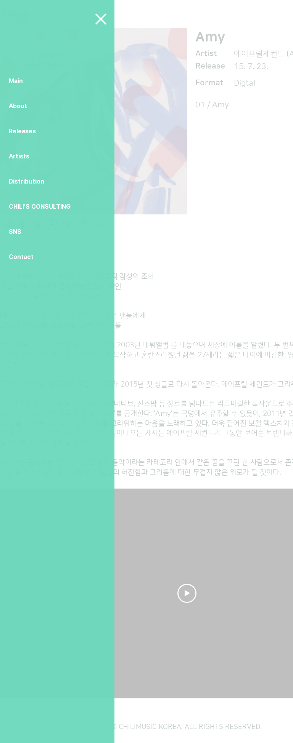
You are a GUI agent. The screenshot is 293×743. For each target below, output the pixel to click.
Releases (22, 131)
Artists (19, 156)
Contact (21, 256)
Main (16, 81)
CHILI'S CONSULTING (40, 206)
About (18, 106)
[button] (100, 19)
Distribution (26, 181)
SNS (15, 231)
